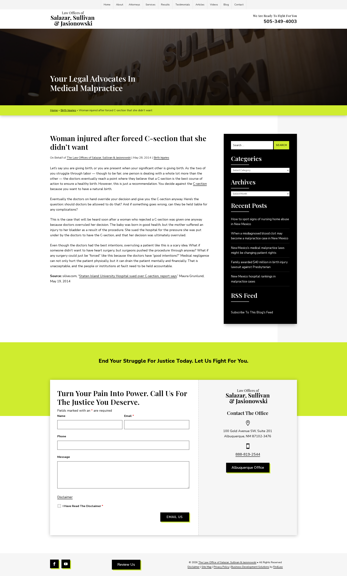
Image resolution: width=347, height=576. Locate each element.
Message (63, 457)
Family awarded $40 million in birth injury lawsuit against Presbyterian (259, 264)
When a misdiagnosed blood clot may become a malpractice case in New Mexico (259, 235)
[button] (343, 549)
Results (165, 4)
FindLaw (278, 567)
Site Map (207, 567)
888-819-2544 (247, 454)
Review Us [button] (126, 564)
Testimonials (182, 4)
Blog (226, 4)
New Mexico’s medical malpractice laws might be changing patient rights (257, 250)
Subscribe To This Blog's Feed (252, 312)
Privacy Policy (221, 567)
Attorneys (134, 4)
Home (107, 4)
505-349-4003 (280, 21)
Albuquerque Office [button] (248, 467)
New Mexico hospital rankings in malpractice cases (253, 278)
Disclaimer (65, 497)
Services (150, 4)
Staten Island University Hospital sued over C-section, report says (128, 276)
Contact (238, 4)
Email (129, 416)
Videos (214, 4)
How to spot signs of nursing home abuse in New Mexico (260, 221)
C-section (200, 184)
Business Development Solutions (250, 567)
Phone (61, 436)
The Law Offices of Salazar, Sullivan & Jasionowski (99, 158)
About (119, 4)
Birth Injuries (161, 158)
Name (61, 416)
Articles (200, 4)
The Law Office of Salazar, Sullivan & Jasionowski (227, 562)
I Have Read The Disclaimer (83, 506)
